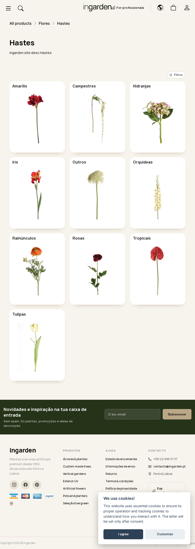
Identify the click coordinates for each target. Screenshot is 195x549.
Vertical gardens (74, 474)
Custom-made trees (77, 466)
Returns (111, 474)
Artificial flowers (74, 488)
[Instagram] (14, 484)
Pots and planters (75, 496)
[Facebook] (25, 484)
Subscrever (177, 414)
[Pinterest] (36, 484)
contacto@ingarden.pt (169, 466)
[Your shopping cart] (171, 7)
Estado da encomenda (121, 459)
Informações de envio (120, 466)
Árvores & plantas (75, 459)
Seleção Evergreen (76, 503)
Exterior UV (70, 481)
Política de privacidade (121, 488)
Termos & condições (119, 481)
